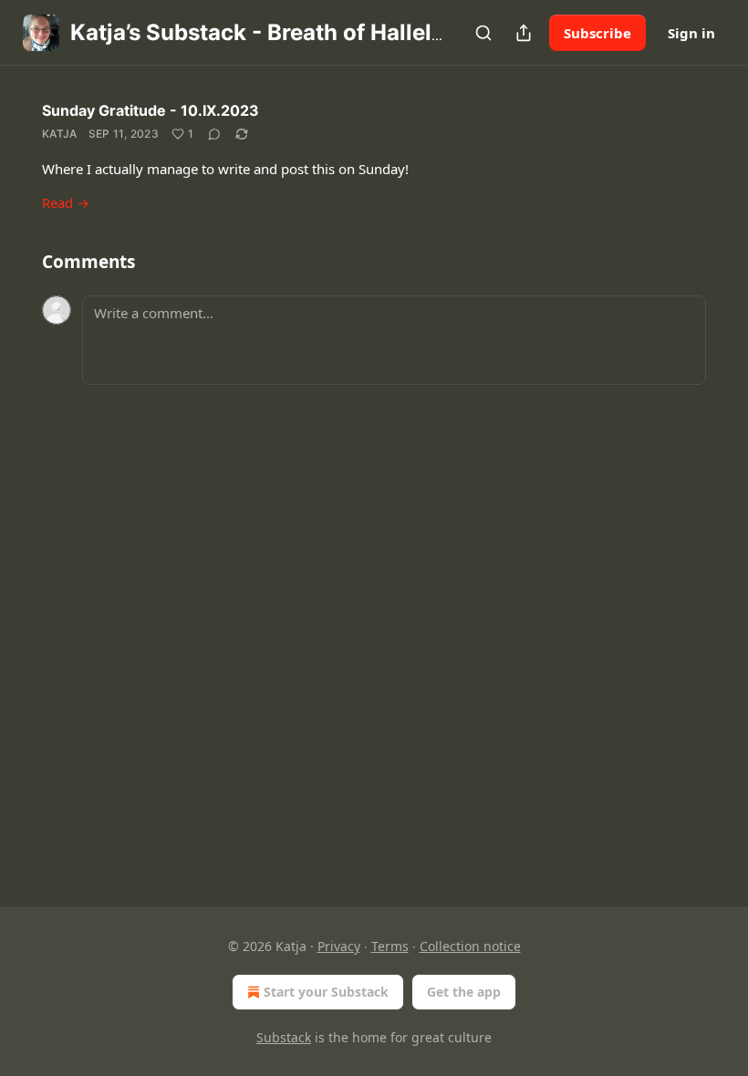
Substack (283, 1037)
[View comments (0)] (214, 134)
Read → (65, 202)
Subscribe (597, 33)
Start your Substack (326, 991)
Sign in (691, 33)
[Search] (483, 33)
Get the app (464, 991)
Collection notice (470, 946)
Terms (390, 946)
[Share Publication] (523, 33)
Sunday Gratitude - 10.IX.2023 (150, 110)
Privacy (338, 946)
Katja (60, 133)
